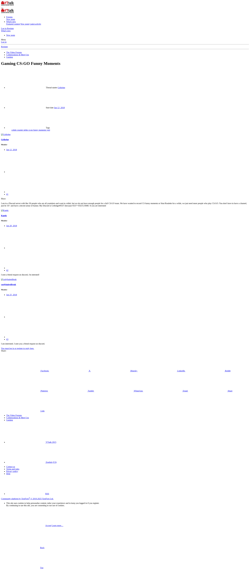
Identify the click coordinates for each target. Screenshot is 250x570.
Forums (9, 17)
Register (4, 47)
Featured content (13, 24)
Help (8, 474)
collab (14, 130)
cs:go (31, 130)
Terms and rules (12, 469)
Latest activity (35, 24)
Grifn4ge (61, 87)
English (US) (51, 462)
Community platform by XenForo (27, 499)
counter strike (23, 130)
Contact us (10, 467)
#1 (7, 194)
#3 (7, 339)
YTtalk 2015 (50, 442)
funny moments (40, 130)
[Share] (25, 172)
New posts (10, 19)
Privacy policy (12, 471)
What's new (11, 22)
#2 (7, 270)
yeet (48, 130)
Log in (4, 42)
